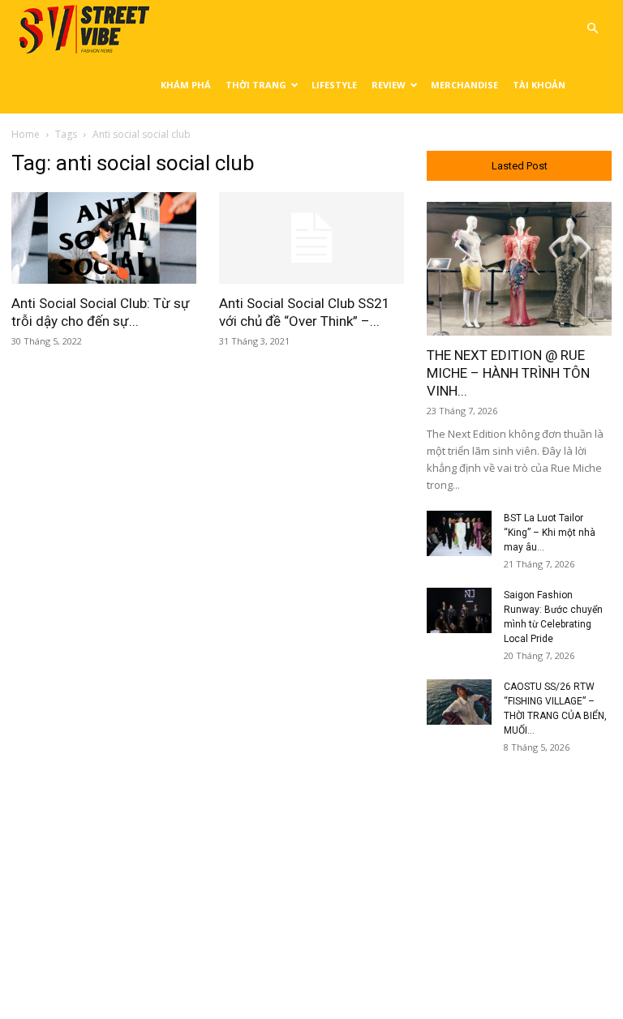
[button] (592, 28)
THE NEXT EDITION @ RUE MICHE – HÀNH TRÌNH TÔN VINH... (508, 373)
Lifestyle (334, 85)
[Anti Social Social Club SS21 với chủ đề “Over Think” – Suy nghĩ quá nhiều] (311, 238)
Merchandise (464, 85)
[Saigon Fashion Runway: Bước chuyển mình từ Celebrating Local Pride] (459, 610)
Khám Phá (186, 85)
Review (389, 85)
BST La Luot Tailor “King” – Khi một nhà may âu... (549, 532)
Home (25, 134)
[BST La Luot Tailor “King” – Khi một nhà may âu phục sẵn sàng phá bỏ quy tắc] (459, 533)
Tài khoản (539, 85)
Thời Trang (256, 85)
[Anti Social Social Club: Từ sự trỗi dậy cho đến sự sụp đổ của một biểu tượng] (103, 238)
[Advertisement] (519, 870)
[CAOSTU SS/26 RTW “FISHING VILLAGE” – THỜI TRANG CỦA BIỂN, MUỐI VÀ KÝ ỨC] (459, 702)
